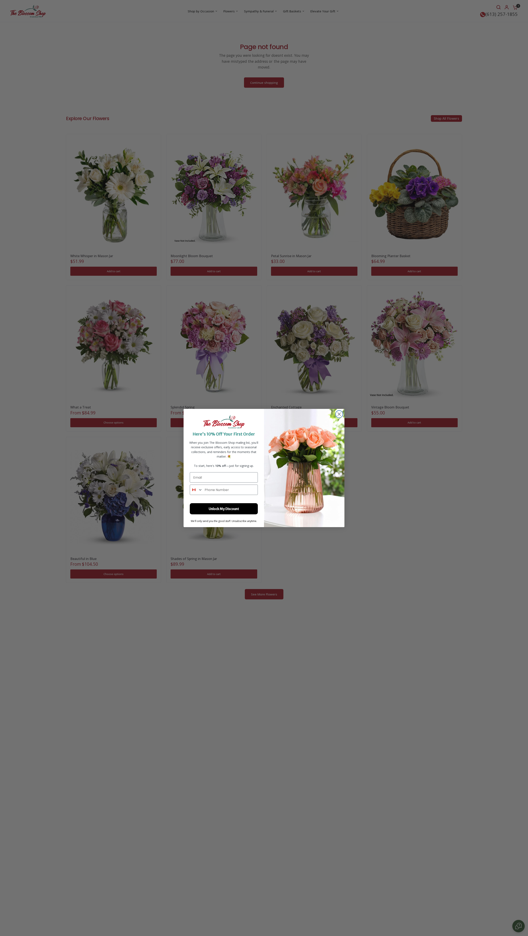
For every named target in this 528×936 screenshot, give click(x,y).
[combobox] (196, 490)
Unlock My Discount (224, 509)
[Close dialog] (339, 414)
